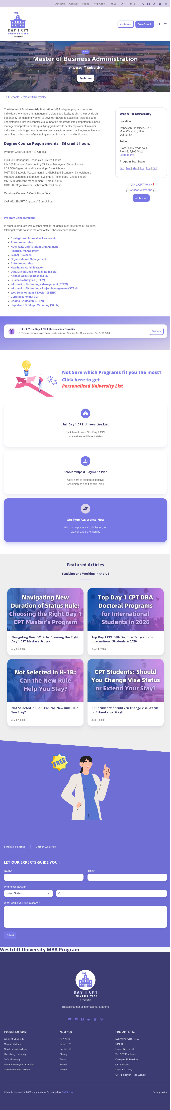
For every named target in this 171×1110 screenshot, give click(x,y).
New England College (15, 1049)
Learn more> (127, 154)
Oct (155, 168)
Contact (73, 3)
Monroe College (12, 1044)
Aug (148, 168)
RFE (132, 3)
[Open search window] (158, 24)
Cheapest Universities (126, 1059)
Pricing (85, 3)
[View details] (142, 4)
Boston (63, 1064)
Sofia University (12, 1059)
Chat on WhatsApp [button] (46, 846)
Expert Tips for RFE (125, 1049)
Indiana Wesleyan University (19, 1064)
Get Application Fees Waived (130, 1074)
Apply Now (125, 24)
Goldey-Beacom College (17, 1069)
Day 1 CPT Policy (141, 184)
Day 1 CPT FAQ (123, 1069)
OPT (123, 3)
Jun (142, 168)
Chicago (64, 1054)
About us (60, 3)
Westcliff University (34, 97)
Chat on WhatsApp (141, 190)
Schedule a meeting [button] (14, 846)
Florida (63, 1069)
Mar (128, 168)
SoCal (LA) (65, 1044)
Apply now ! (141, 198)
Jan (122, 168)
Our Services (122, 1064)
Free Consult (144, 24)
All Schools (12, 97)
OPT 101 (120, 1044)
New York (65, 1038)
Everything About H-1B (127, 1038)
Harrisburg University (15, 1054)
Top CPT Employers (125, 1054)
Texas (63, 1059)
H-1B (113, 3)
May (135, 168)
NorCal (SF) (66, 1049)
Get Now (156, 331)
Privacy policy (160, 1092)
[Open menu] (165, 24)
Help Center (100, 3)
